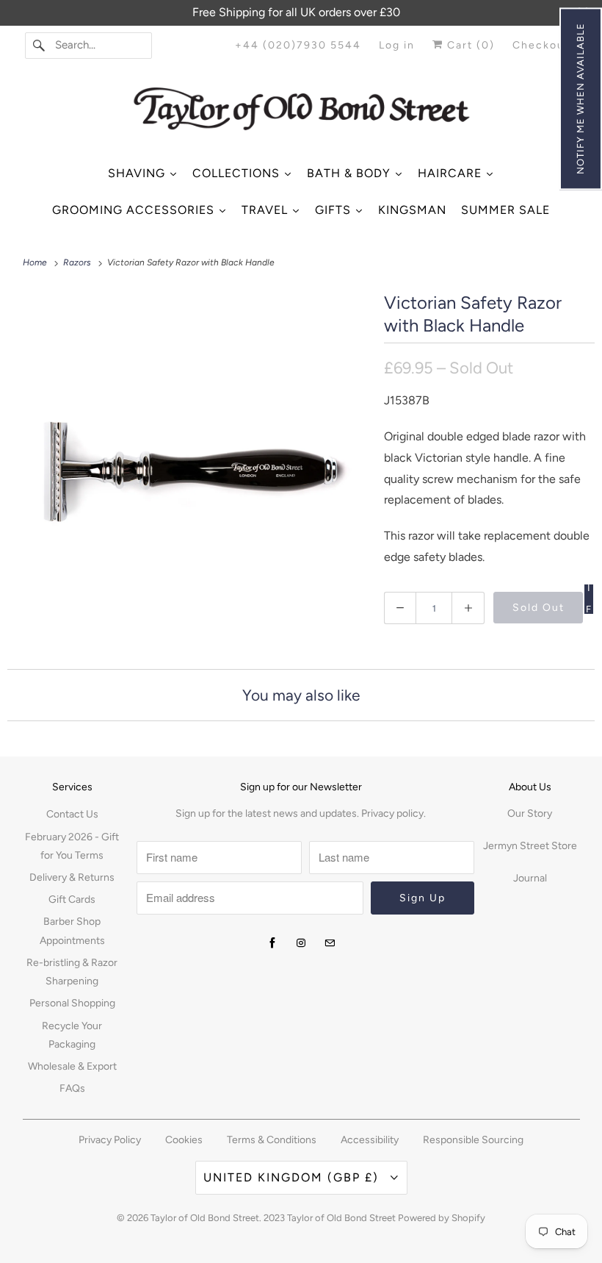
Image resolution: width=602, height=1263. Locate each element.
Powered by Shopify (441, 1217)
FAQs (72, 1088)
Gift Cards (71, 899)
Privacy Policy (110, 1140)
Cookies (184, 1140)
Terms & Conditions (271, 1140)
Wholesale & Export (72, 1066)
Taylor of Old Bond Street (204, 1217)
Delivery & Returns (72, 877)
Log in (397, 45)
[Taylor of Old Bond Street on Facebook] (272, 943)
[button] (580, 98)
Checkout (541, 45)
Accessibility (370, 1140)
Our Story (529, 813)
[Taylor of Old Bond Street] (301, 113)
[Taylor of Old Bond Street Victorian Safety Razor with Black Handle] (188, 468)
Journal (530, 878)
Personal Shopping (72, 1003)
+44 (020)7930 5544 (298, 45)
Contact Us (72, 814)
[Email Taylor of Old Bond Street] (329, 943)
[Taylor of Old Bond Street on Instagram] (301, 943)
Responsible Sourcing (473, 1140)
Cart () (469, 45)
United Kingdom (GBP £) (293, 1177)
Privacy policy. (393, 813)
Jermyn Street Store (530, 846)
